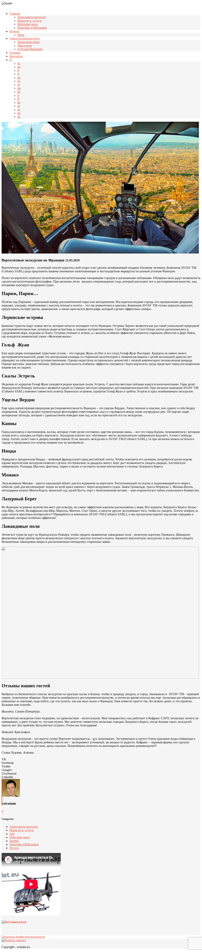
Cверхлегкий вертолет (24, 38)
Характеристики (28, 42)
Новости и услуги (29, 20)
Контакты (16, 56)
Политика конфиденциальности (23, 936)
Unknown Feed (18, 921)
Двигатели (24, 45)
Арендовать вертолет (31, 17)
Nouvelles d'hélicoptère (24, 844)
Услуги (14, 848)
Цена (20, 35)
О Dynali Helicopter (30, 49)
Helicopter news (27, 24)
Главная (14, 13)
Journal (14, 841)
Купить (14, 31)
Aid (11, 833)
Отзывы (14, 52)
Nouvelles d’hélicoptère (32, 27)
